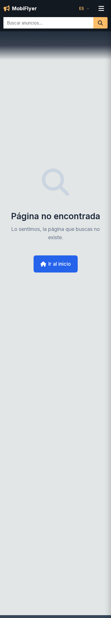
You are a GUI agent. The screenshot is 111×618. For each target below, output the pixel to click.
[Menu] (101, 8)
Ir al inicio (59, 264)
